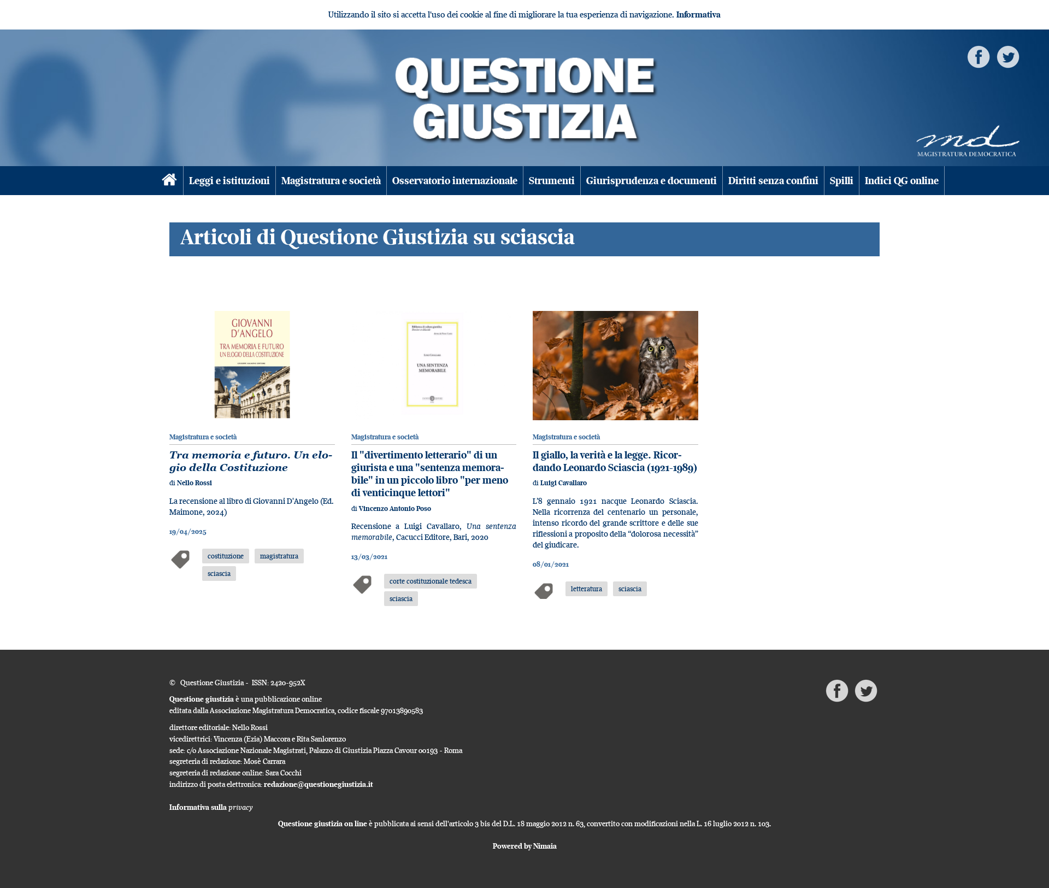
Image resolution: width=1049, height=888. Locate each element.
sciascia (219, 573)
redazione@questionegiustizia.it (318, 784)
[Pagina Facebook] (978, 56)
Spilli (841, 180)
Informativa (698, 14)
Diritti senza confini (773, 180)
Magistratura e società (331, 180)
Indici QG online (902, 180)
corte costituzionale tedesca (431, 581)
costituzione (226, 555)
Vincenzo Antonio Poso (395, 508)
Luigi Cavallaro (563, 483)
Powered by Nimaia (525, 846)
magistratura (279, 555)
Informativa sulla (211, 807)
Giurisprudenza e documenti (651, 180)
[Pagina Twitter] (1008, 56)
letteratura (586, 588)
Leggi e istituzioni (229, 180)
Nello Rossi (194, 483)
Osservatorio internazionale (454, 180)
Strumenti (552, 180)
